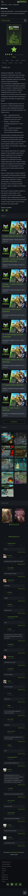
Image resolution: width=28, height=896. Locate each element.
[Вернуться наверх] (25, 893)
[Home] (22, 2)
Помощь (3, 881)
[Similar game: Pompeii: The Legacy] (7, 515)
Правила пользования (6, 866)
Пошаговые (10, 62)
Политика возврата (6, 864)
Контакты (4, 868)
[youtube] (20, 884)
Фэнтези (20, 62)
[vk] (7, 884)
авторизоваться (14, 852)
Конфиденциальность (6, 862)
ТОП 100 (16, 62)
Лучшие (12, 60)
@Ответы (21, 552)
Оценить (14, 57)
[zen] (12, 884)
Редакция (4, 870)
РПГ (2, 60)
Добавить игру (5, 877)
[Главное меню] (3, 1)
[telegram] (16, 884)
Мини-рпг (17, 60)
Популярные (4, 62)
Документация (5, 879)
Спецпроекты (5, 874)
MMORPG (7, 60)
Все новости (14, 421)
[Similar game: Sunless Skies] (20, 515)
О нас (3, 872)
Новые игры (23, 60)
